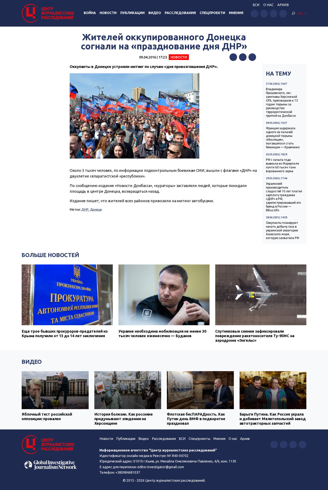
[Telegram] (252, 57)
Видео (154, 13)
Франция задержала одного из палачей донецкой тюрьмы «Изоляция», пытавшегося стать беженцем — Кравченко (283, 137)
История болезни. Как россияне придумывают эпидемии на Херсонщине (123, 418)
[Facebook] (233, 57)
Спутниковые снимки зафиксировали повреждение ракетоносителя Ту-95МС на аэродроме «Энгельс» (254, 335)
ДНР (84, 209)
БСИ (256, 5)
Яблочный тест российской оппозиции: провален (47, 416)
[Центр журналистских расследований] (49, 13)
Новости (108, 13)
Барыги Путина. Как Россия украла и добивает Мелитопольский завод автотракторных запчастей (273, 418)
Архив (283, 5)
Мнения (236, 13)
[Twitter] (243, 57)
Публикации (132, 13)
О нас (268, 5)
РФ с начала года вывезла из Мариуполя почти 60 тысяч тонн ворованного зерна (282, 165)
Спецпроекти (212, 13)
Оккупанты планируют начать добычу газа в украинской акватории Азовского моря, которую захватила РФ (282, 230)
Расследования (180, 13)
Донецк (96, 209)
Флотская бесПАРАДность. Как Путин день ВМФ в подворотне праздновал (196, 418)
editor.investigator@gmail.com (160, 467)
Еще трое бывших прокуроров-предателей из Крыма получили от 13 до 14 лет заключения (65, 333)
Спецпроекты (199, 438)
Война (90, 13)
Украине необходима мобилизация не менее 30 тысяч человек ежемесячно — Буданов (162, 333)
